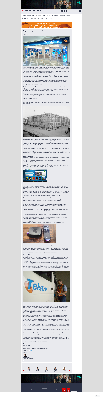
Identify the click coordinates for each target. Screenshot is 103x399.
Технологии (56, 15)
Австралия (25, 345)
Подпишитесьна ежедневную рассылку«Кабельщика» (75, 390)
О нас (70, 13)
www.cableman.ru (44, 388)
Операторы (29, 15)
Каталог (24, 15)
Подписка (78, 13)
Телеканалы (34, 15)
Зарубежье (62, 15)
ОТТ (39, 15)
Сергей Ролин (55, 371)
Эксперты (25, 364)
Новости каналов (39, 18)
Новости (32, 18)
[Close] (99, 393)
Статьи (45, 18)
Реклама (74, 13)
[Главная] (32, 11)
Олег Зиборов (29, 371)
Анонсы (24, 18)
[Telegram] (31, 350)
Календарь (68, 15)
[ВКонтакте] (29, 350)
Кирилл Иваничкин (27, 357)
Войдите (24, 348)
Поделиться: (25, 350)
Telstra (29, 345)
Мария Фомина (46, 371)
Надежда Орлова (64, 371)
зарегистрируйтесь (32, 348)
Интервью (50, 18)
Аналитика (43, 15)
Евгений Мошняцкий (38, 371)
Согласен (98, 395)
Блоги (28, 18)
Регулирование (50, 15)
